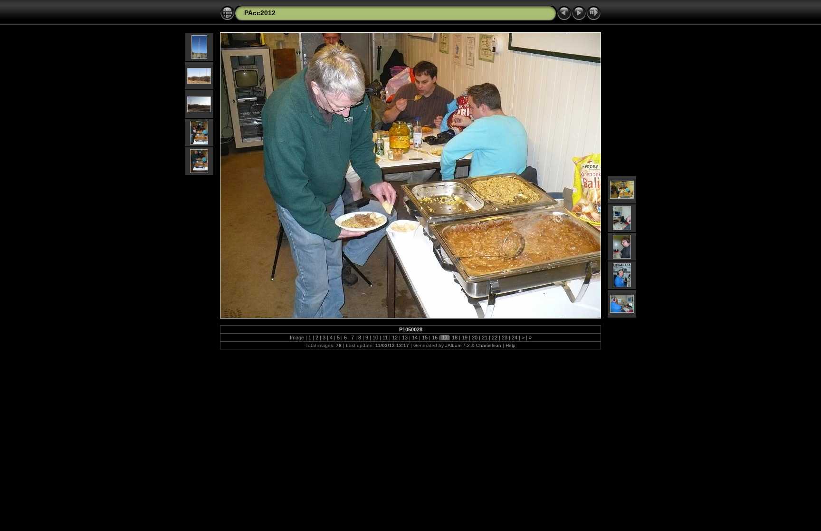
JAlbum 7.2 (457, 345)
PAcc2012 (260, 13)
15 (424, 337)
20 (474, 337)
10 (375, 337)
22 (494, 337)
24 (514, 337)
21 (484, 337)
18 (454, 337)
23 (504, 337)
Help (511, 345)
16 (434, 337)
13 (405, 337)
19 (464, 337)
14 (414, 337)
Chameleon (488, 345)
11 (385, 337)
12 (395, 337)
